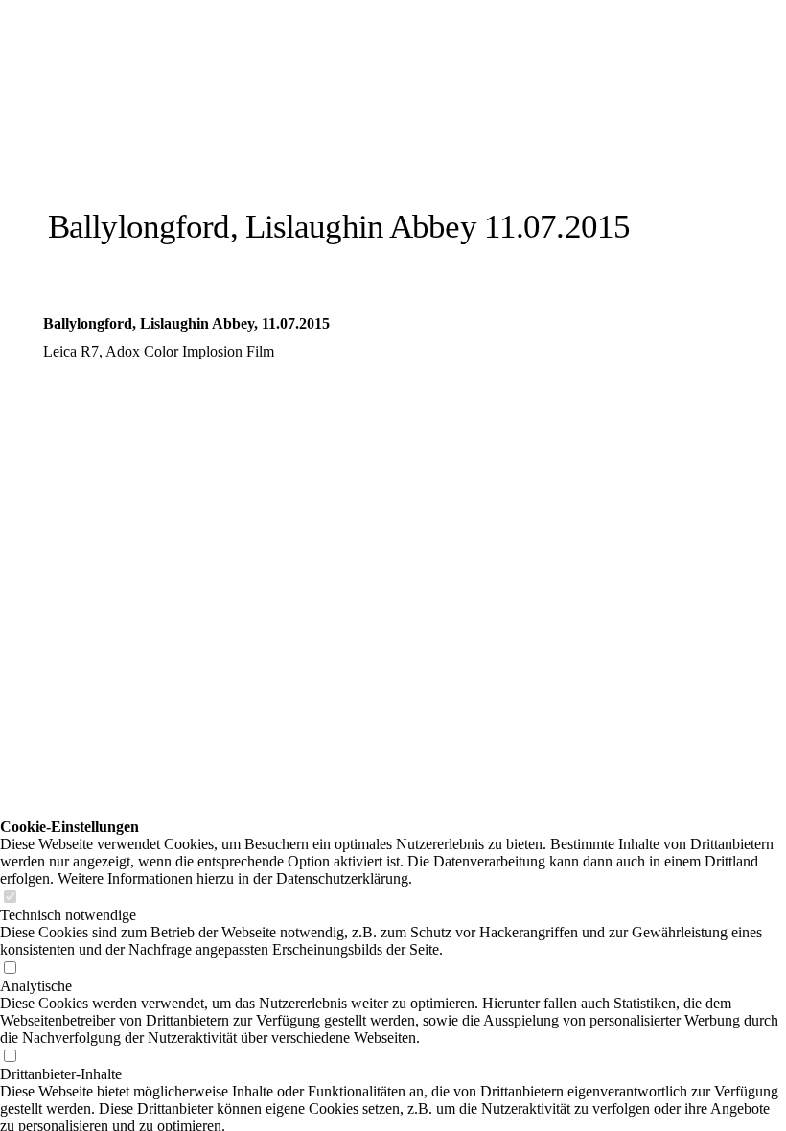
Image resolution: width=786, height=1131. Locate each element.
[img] (223, 137)
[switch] (9, 897)
